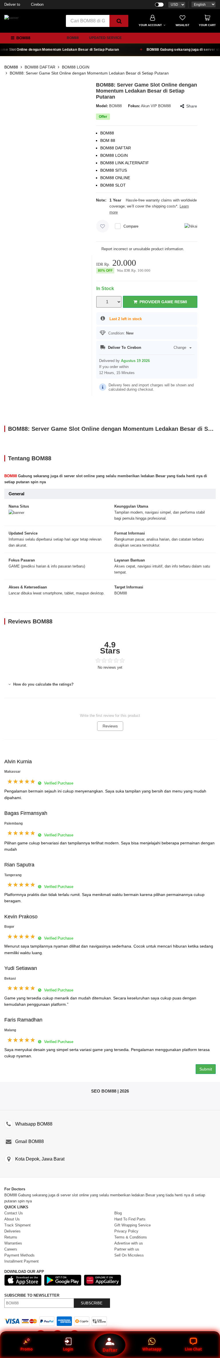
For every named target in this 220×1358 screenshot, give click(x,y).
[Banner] (11, 17)
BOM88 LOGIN (75, 67)
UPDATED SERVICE (105, 38)
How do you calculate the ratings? (43, 684)
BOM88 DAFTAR (40, 67)
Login (68, 1349)
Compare (130, 226)
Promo (26, 1349)
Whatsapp (151, 1349)
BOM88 (73, 38)
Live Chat (193, 1349)
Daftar (110, 1350)
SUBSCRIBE (92, 1303)
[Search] (118, 21)
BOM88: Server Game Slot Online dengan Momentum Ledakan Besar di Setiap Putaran (89, 73)
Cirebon (24, 4)
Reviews (110, 726)
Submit (205, 1069)
